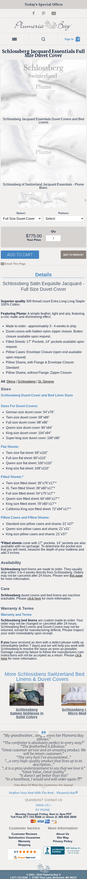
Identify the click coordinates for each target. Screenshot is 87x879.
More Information (63, 828)
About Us (62, 833)
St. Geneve (46, 381)
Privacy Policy (62, 841)
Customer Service (24, 828)
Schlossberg (27, 381)
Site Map (63, 837)
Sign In (69, 39)
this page (76, 575)
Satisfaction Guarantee (24, 837)
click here (34, 598)
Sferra (10, 381)
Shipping (24, 844)
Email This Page (15, 263)
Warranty (24, 841)
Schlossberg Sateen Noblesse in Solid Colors (27, 713)
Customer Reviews (24, 833)
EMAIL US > (43, 805)
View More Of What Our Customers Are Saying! (43, 784)
